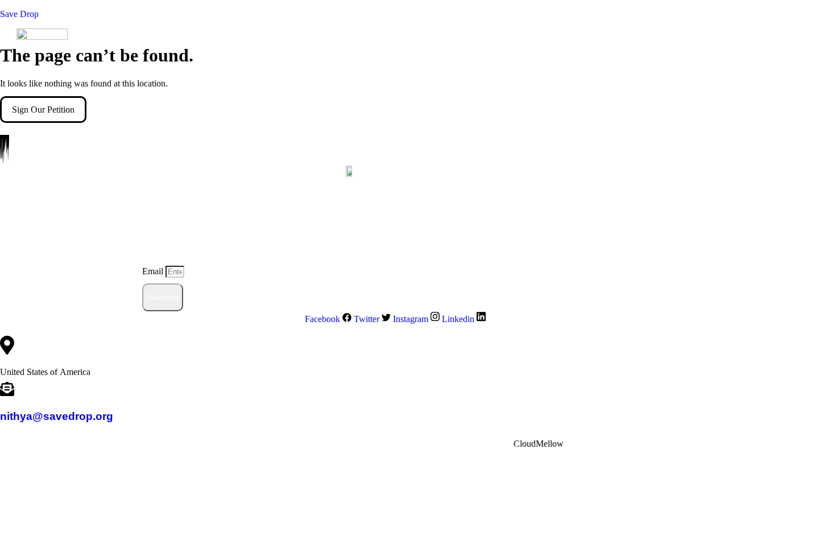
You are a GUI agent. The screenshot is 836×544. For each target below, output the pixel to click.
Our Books (262, 92)
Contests (462, 92)
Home (113, 92)
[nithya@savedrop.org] (7, 391)
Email (153, 271)
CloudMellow (539, 443)
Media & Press (314, 92)
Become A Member (406, 92)
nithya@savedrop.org (56, 416)
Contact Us (510, 92)
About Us (150, 92)
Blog (357, 92)
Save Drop (19, 14)
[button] (153, 92)
